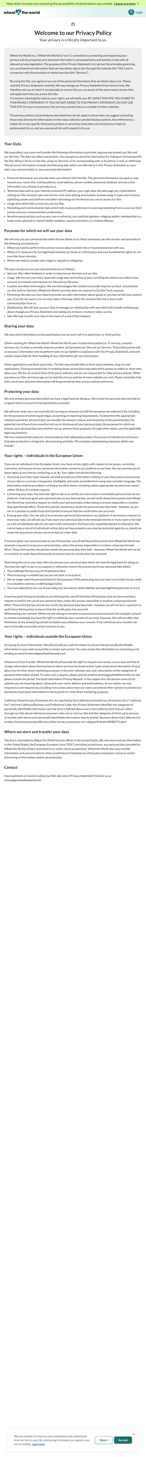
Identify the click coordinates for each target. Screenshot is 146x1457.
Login (139, 12)
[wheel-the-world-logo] (22, 12)
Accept (123, 1440)
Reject (104, 1440)
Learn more (38, 1444)
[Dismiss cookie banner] (133, 1434)
